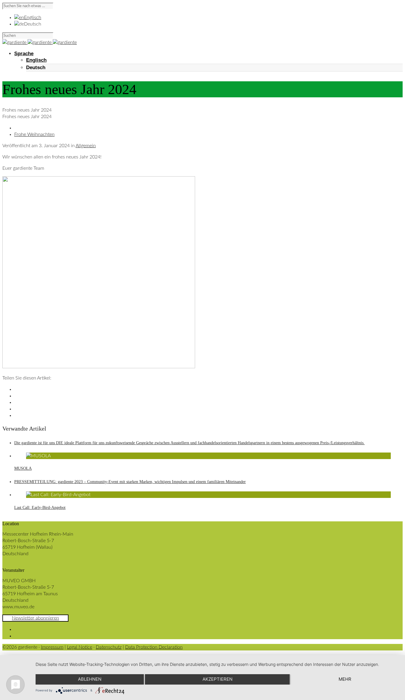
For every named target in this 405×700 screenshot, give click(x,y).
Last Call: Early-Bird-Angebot (40, 507)
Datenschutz (109, 647)
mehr (345, 679)
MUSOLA (23, 468)
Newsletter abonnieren (35, 618)
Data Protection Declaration (154, 647)
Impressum (52, 647)
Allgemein (86, 145)
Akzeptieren (217, 679)
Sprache (24, 53)
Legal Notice (79, 647)
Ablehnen (89, 679)
